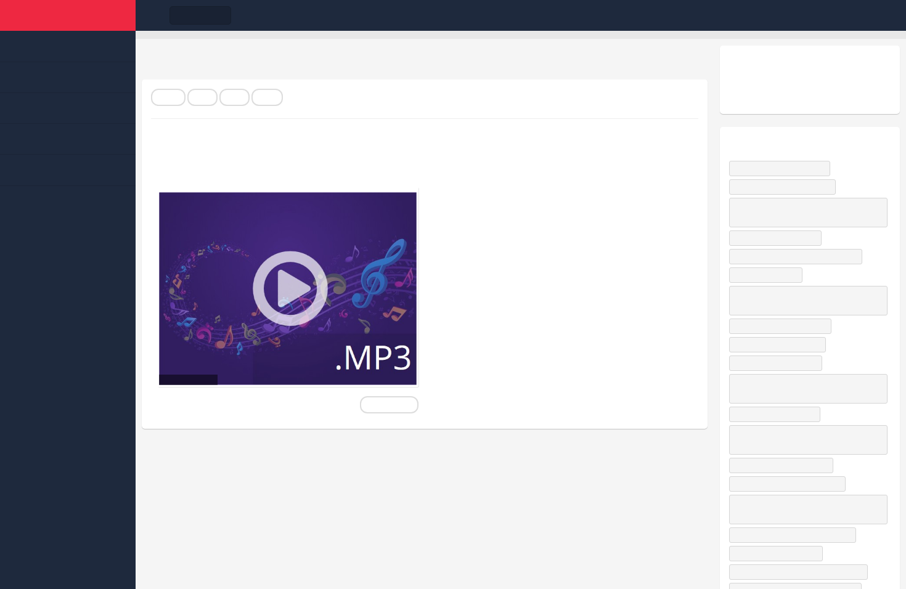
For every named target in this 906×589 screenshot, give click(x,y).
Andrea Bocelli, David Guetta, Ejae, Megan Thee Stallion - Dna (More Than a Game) (801, 388)
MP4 (234, 97)
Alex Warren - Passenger (778, 553)
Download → (389, 404)
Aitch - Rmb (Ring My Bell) (780, 344)
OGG (267, 97)
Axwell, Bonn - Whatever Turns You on (798, 256)
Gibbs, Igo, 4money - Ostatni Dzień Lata (801, 571)
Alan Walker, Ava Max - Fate (783, 326)
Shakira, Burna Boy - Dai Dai (784, 465)
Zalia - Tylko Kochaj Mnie (778, 363)
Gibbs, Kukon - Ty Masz (777, 414)
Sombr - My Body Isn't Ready (785, 186)
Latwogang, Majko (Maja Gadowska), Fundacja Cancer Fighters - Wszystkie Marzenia (807, 212)
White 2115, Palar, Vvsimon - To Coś (795, 534)
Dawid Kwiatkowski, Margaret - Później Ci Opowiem (800, 300)
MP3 (202, 97)
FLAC (168, 97)
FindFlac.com (68, 15)
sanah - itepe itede (768, 274)
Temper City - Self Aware (778, 238)
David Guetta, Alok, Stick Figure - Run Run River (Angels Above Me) (802, 509)
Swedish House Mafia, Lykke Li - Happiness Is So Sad (808, 439)
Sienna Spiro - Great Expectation (790, 483)
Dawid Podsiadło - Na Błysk (782, 168)
